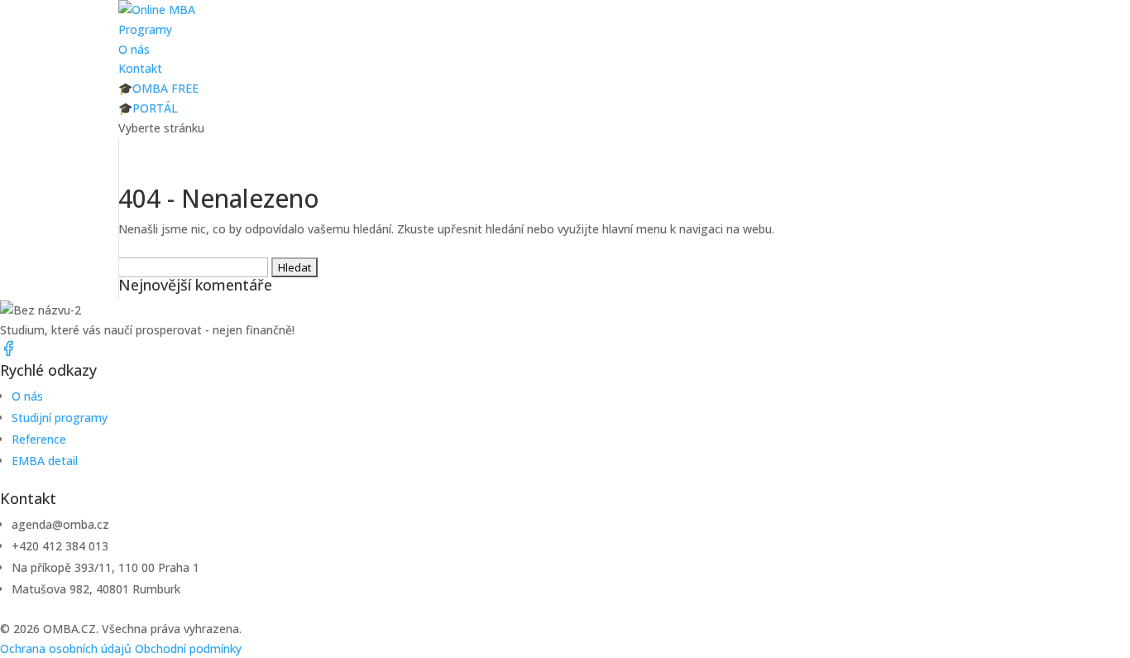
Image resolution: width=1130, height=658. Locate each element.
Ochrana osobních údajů (66, 648)
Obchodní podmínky (188, 648)
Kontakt (140, 68)
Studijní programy (60, 417)
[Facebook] (8, 352)
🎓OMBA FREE (158, 88)
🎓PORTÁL (148, 108)
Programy (145, 29)
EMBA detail (45, 460)
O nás (134, 49)
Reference (39, 439)
